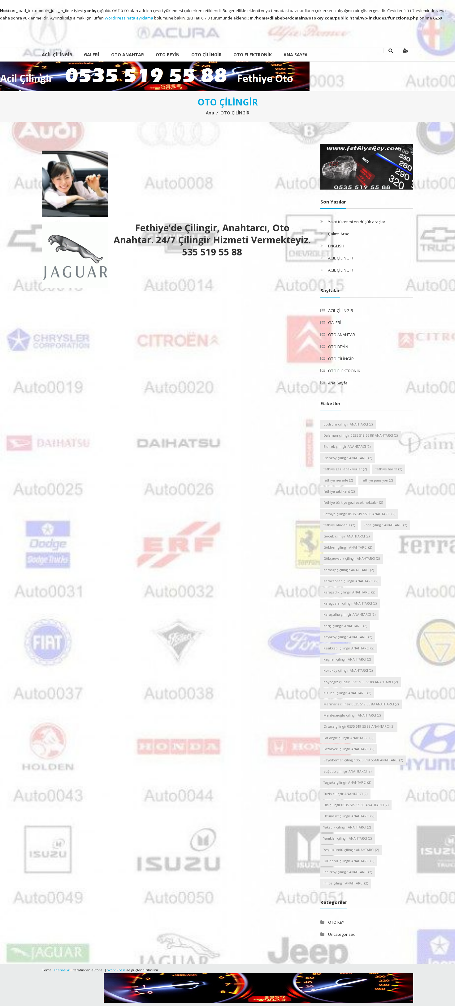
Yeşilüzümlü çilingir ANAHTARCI (351, 850)
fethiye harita (388, 469)
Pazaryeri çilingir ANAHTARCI (348, 749)
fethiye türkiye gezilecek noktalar (353, 502)
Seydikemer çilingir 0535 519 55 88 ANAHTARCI (363, 760)
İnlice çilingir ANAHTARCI (345, 883)
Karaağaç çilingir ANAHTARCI (348, 570)
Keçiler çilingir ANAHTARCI (347, 659)
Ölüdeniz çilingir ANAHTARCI (348, 861)
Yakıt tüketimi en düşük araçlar (356, 222)
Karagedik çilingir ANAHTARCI (349, 592)
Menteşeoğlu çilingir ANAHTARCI (352, 715)
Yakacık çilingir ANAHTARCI (347, 827)
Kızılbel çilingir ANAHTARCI (347, 693)
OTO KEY (336, 922)
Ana (210, 113)
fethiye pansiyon (377, 480)
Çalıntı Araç (338, 234)
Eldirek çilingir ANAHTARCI (346, 446)
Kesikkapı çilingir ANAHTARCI (348, 648)
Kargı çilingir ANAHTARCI (345, 626)
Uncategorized (342, 934)
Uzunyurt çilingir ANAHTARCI (348, 816)
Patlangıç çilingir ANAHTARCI (348, 738)
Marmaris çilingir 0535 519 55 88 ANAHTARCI (361, 704)
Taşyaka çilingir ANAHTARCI (347, 782)
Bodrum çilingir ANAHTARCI (348, 424)
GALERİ (91, 55)
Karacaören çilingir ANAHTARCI (350, 581)
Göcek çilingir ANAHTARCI (346, 536)
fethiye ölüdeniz (339, 525)
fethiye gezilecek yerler (345, 469)
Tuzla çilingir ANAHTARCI (345, 794)
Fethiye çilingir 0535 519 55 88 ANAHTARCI (359, 514)
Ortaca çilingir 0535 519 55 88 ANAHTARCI (358, 726)
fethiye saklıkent (339, 491)
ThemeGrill (62, 970)
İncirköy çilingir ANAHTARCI (347, 872)
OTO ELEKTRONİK (252, 55)
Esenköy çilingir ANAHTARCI (347, 458)
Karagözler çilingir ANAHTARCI (350, 603)
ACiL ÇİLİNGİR (57, 55)
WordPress (116, 970)
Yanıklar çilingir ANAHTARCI (347, 838)
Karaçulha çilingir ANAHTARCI (349, 614)
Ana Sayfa (296, 55)
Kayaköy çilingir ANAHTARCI (347, 637)
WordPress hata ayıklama (129, 18)
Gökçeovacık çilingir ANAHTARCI (351, 558)
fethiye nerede (338, 480)
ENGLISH (336, 246)
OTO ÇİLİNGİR (206, 55)
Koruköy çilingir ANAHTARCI (348, 670)
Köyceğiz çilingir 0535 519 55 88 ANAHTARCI (360, 682)
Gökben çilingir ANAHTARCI (347, 547)
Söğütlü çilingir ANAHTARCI (347, 771)
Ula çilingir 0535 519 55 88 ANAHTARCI (355, 805)
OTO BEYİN (168, 55)
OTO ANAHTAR (127, 55)
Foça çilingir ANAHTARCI (385, 525)
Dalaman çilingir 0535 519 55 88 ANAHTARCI (360, 435)
